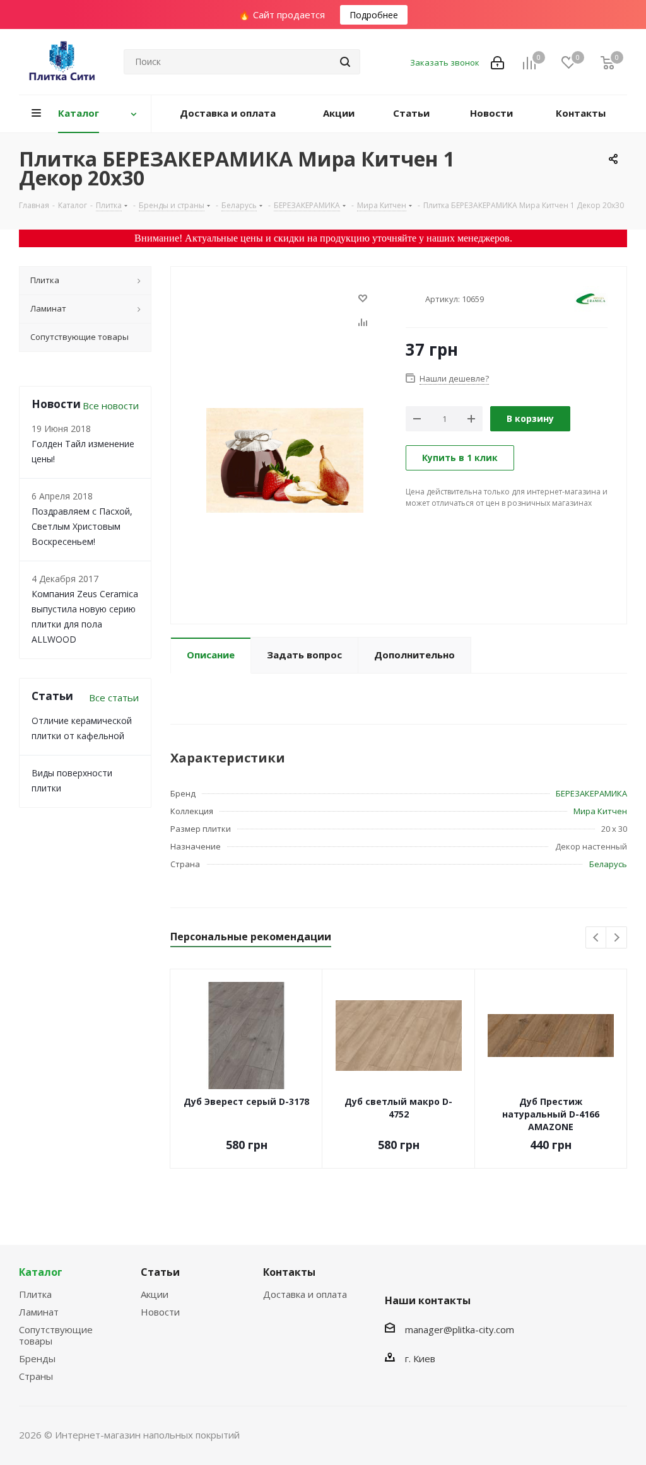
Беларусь (608, 864)
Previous (596, 938)
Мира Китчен (600, 811)
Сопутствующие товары (56, 1335)
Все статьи (114, 697)
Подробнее (373, 15)
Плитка (35, 1294)
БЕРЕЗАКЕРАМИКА (591, 793)
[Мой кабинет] (497, 61)
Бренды (37, 1358)
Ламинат (39, 1311)
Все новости (111, 405)
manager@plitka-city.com (459, 1329)
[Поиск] (345, 61)
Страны (36, 1376)
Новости (160, 1311)
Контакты (289, 1272)
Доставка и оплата (305, 1294)
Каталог (40, 1272)
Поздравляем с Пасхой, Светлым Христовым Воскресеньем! (82, 526)
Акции (154, 1294)
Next (616, 938)
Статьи (160, 1272)
